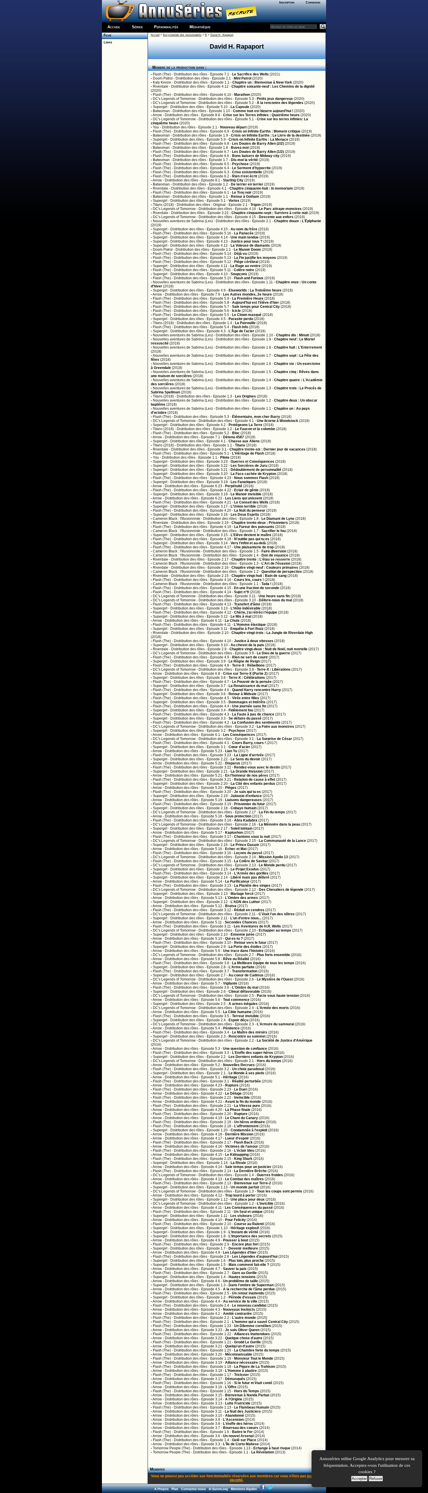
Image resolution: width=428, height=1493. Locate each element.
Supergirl (160, 107)
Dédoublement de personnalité (256, 470)
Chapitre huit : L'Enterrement (298, 347)
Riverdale (160, 86)
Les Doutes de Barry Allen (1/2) (258, 152)
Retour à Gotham (245, 197)
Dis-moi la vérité (244, 160)
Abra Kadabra (245, 820)
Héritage (230, 1077)
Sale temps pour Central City (256, 307)
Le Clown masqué (246, 315)
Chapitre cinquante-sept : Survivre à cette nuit (269, 213)
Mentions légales (244, 1489)
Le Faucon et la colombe (255, 429)
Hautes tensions (242, 1277)
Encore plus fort (245, 1244)
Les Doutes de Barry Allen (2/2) (258, 144)
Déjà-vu (240, 254)
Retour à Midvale (243, 694)
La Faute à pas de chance (253, 714)
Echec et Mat (236, 849)
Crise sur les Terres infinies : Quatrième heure (261, 115)
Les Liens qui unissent (243, 498)
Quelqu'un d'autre (239, 1346)
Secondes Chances (241, 922)
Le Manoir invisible (246, 494)
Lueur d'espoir (237, 1138)
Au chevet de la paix (247, 645)
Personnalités (166, 27)
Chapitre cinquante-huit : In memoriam (261, 188)
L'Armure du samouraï (275, 1024)
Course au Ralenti (249, 1224)
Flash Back (243, 1142)
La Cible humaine (237, 1012)
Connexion (313, 2)
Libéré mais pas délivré (250, 877)
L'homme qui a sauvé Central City (260, 1322)
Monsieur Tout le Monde (253, 1358)
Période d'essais (242, 1297)
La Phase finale (237, 1110)
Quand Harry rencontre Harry (256, 690)
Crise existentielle (247, 172)
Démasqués (235, 1379)
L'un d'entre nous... (245, 918)
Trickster (241, 1375)
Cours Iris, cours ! (249, 580)
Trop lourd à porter (240, 1195)
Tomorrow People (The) (171, 1448)
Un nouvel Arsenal (238, 1436)
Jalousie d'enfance (246, 796)
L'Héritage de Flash (248, 453)
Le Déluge (233, 1093)
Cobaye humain (244, 808)
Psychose (240, 164)
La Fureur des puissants (254, 527)
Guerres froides (270, 1175)
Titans (240, 445)
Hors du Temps (246, 1391)
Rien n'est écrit (244, 176)
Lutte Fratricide (237, 1403)
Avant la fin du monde (243, 1102)
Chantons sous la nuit (252, 837)
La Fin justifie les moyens (255, 258)
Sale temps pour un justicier (248, 1167)
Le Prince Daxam (245, 845)
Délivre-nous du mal (275, 600)
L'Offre (230, 1387)
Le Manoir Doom (247, 250)
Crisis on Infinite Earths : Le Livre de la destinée (270, 135)
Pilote (224, 457)
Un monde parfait (245, 1187)
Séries (137, 27)
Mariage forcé (242, 894)
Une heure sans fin (274, 596)
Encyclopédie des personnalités (182, 34)
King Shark (243, 1159)
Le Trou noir (242, 192)
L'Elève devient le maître (251, 535)
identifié (236, 1480)
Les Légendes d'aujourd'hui (254, 1257)
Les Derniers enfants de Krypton (256, 1057)
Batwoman (161, 111)
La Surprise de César (274, 739)
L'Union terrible (243, 506)
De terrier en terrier (247, 184)
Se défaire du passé (245, 718)
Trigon (255, 205)
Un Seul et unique (248, 1212)
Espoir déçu (238, 1020)
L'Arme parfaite (241, 967)
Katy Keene (162, 82)
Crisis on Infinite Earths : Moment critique (266, 131)
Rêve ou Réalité (236, 959)
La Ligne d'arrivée (249, 755)
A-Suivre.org (218, 1489)
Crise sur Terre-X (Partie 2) (245, 674)
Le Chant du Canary (241, 1118)
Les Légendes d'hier (240, 1252)
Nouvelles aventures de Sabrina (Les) (183, 221)
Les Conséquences (239, 735)
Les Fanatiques (243, 482)
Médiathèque (200, 27)
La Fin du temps (272, 812)
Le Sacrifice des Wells (250, 74)
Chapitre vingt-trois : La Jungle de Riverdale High (272, 633)
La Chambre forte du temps (257, 1350)
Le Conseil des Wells (251, 502)
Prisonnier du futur (249, 804)
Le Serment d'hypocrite (251, 168)
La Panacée (244, 233)
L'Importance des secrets (250, 1236)
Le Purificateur (237, 881)
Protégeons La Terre (245, 425)
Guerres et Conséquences (252, 462)
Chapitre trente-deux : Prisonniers (259, 523)
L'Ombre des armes (241, 898)
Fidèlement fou (241, 710)
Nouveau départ (233, 127)
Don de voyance (274, 555)
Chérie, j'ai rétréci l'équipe (255, 612)
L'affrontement (246, 1126)
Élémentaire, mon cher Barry (256, 417)
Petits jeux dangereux (275, 99)
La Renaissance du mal (248, 686)
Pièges (230, 788)
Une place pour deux (248, 1199)
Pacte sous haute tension (278, 996)
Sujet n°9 (241, 592)
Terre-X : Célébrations (247, 678)
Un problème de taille (240, 1281)
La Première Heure (247, 298)
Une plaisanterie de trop (254, 547)
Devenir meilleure (243, 1248)
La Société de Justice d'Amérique (284, 1040)
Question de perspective (281, 572)
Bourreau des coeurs (240, 1428)
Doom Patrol (163, 78)
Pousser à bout (235, 1240)
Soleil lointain (241, 828)
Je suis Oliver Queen (242, 1330)
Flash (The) (162, 74)
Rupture (231, 1085)
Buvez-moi (240, 148)
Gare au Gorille (244, 1273)
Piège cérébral (246, 262)
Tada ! (266, 584)
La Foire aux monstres (275, 727)
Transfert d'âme (247, 604)
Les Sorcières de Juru (249, 466)
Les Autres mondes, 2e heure (247, 294)
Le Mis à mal (241, 616)
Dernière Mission (239, 1134)
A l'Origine (233, 1399)
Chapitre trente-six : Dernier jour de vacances (267, 449)
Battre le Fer (242, 1432)
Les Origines (245, 396)
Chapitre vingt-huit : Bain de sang (258, 576)
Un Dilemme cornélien (252, 1326)
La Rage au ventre (245, 266)
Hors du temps (269, 1061)
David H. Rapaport (222, 34)
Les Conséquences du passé (249, 1208)
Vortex (234, 201)
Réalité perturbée (246, 1081)
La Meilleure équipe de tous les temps (263, 963)
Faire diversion (273, 551)
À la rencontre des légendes (280, 103)
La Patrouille (245, 323)
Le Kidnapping (237, 1155)
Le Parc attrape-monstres (280, 209)
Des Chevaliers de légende (281, 890)
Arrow (157, 115)
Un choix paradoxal (248, 1069)
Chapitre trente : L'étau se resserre (260, 559)
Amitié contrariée (237, 1314)
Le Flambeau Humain (251, 1407)
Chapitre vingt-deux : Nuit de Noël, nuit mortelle (268, 649)
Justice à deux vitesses (253, 641)
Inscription (286, 2)
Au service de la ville (240, 1301)
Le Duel (240, 1089)
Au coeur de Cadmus (246, 975)
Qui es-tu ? (234, 939)
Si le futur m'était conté (253, 1383)
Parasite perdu (241, 319)
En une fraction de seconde (256, 588)
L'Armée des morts (273, 1008)
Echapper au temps (275, 930)
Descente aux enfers (276, 217)
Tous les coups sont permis (279, 1191)
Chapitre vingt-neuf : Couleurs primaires (264, 568)
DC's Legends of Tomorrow (174, 99)
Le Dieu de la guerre (273, 653)
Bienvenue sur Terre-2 (252, 1183)
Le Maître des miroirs (249, 1032)
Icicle (236, 311)
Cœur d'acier (239, 747)
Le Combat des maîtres (244, 1179)
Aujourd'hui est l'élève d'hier (255, 303)
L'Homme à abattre (241, 1371)
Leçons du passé (248, 853)
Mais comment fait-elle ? (249, 1265)
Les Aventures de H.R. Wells (257, 926)
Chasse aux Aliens (244, 441)
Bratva (230, 906)
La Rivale (238, 1163)
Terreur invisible (245, 1016)
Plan (174, 1489)
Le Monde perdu (272, 865)
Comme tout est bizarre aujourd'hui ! (263, 111)
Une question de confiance (245, 1049)
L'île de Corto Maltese (241, 1444)
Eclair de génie (246, 490)
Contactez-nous (193, 1489)
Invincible (242, 1098)
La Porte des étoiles (245, 947)
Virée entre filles (245, 698)
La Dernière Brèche (250, 1171)
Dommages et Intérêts (247, 702)
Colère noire (244, 270)
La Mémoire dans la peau (279, 824)
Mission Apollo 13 (273, 857)
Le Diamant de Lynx (277, 519)
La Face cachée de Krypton (253, 474)
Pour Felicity (235, 1220)
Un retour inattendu (248, 1293)
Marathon (242, 95)
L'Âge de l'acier (241, 331)
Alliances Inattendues (252, 1334)
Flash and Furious (248, 278)
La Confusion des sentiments (256, 722)
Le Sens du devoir (245, 759)
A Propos (161, 1489)
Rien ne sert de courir (250, 657)
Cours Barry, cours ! (249, 743)
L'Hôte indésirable (246, 608)
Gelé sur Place (244, 1440)
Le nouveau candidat (249, 1305)
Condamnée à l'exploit (249, 1130)
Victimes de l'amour (241, 1146)
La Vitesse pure (247, 1106)
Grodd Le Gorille (247, 1342)
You (156, 127)
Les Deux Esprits (245, 515)
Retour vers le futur (250, 943)
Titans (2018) (163, 205)
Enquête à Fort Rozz (246, 629)
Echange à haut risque (271, 1448)
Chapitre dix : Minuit (292, 335)
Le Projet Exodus (245, 869)
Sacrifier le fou (273, 531)
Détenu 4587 (233, 437)
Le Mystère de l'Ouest (275, 979)
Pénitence (231, 1028)
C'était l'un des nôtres (277, 914)
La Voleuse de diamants (250, 245)
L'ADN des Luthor (245, 902)
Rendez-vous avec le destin (257, 767)
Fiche (106, 35)
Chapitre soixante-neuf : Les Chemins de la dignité (273, 86)
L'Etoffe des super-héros (252, 1053)
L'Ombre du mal (245, 987)
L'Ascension (233, 1420)
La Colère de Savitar (251, 861)
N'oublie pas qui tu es (251, 539)
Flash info (240, 327)
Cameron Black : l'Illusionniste (176, 519)
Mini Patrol (242, 78)
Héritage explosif (245, 1228)
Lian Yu (231, 751)
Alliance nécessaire (241, 1363)
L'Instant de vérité (243, 1232)
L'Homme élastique (250, 625)
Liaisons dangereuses (243, 800)
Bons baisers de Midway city (256, 156)
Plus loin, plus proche (246, 1261)
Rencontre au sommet (247, 1036)
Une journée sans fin (249, 706)
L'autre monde (244, 1318)
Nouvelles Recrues (239, 1065)
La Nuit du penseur (249, 510)
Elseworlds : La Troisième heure (255, 290)
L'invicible (265, 1204)
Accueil (114, 27)
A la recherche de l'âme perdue (249, 1289)
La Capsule (240, 107)
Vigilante (230, 983)
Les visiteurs (241, 1216)
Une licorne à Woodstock (277, 421)
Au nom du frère (244, 229)
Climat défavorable (244, 992)
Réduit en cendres (249, 910)
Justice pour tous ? (246, 241)
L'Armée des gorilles (251, 873)
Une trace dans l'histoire (243, 951)
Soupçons (239, 274)
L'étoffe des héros (238, 1424)
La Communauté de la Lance (282, 841)
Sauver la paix (235, 1269)
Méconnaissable (238, 1354)
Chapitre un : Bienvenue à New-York (262, 82)
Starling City (233, 180)
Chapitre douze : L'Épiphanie (297, 221)
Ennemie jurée (242, 934)
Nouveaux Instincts (239, 1310)
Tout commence (236, 1000)
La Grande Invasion (247, 771)
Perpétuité (233, 486)
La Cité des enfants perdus (253, 784)
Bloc (236, 433)
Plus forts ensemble (273, 955)
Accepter (359, 1478)
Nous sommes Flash (251, 478)
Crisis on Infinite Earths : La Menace (258, 139)
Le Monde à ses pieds (246, 1073)
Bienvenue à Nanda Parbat (247, 1395)
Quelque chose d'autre (243, 1338)
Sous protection (238, 816)
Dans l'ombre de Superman (251, 1285)
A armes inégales (243, 1004)
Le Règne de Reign (244, 661)
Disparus (232, 763)
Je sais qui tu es (247, 792)
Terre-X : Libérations (274, 669)
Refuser (375, 1478)
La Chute (232, 621)
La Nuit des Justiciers (243, 1411)
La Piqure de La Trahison (254, 1367)
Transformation (244, 971)
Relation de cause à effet (254, 780)
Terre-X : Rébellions (248, 665)
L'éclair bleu (244, 1151)
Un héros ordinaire (249, 1122)
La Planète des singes (252, 886)
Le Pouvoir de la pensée (252, 682)
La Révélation (262, 1452)
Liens (107, 42)
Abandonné (234, 1416)
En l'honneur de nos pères (246, 775)
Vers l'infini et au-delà (248, 543)
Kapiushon (234, 833)
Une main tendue (245, 237)
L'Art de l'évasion (275, 563)
